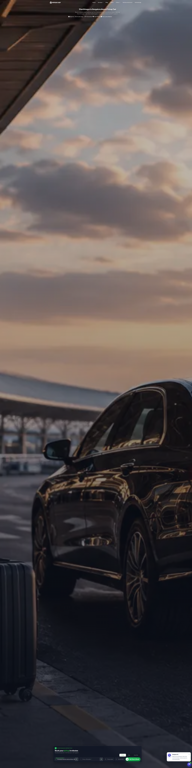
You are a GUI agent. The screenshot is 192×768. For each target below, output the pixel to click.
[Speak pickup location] (76, 759)
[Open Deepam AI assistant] (189, 764)
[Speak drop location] (101, 759)
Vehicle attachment (127, 2)
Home (93, 2)
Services (100, 2)
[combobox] (67, 759)
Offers (117, 2)
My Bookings (138, 2)
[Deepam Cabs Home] (55, 2)
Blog (107, 2)
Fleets (111, 2)
